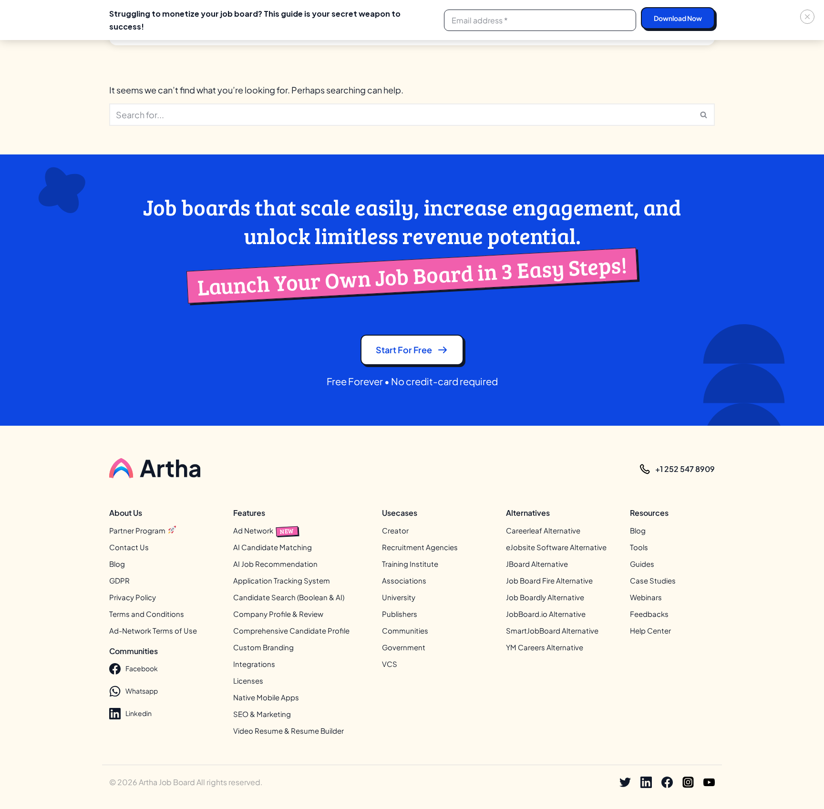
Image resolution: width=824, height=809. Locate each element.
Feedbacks (649, 613)
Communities (405, 630)
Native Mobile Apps (266, 697)
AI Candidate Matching (272, 547)
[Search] (704, 114)
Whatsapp (141, 690)
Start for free (404, 349)
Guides (642, 563)
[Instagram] (688, 782)
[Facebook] (667, 782)
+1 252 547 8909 (685, 469)
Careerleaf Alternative (543, 530)
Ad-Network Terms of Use (153, 630)
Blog (117, 563)
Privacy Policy (132, 597)
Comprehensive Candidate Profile (291, 630)
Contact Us (129, 547)
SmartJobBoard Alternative (552, 630)
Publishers (399, 613)
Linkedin (138, 713)
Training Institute (410, 563)
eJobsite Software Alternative (556, 547)
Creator (395, 530)
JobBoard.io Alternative (546, 613)
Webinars (646, 597)
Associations (404, 580)
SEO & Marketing (262, 713)
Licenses (248, 680)
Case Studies (653, 580)
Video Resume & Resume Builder (288, 730)
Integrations (254, 663)
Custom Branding (263, 647)
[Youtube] (709, 782)
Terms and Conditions (146, 613)
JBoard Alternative (537, 563)
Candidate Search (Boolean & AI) (288, 597)
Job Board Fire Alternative (549, 580)
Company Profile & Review (278, 613)
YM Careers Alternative (544, 647)
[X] (625, 782)
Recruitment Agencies (420, 547)
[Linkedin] (646, 782)
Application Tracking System (281, 580)
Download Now (678, 18)
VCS (389, 663)
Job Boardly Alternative (545, 597)
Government (403, 647)
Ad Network (263, 530)
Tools (639, 547)
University (398, 597)
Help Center (650, 630)
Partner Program (138, 530)
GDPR (119, 580)
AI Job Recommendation (275, 563)
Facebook (141, 668)
